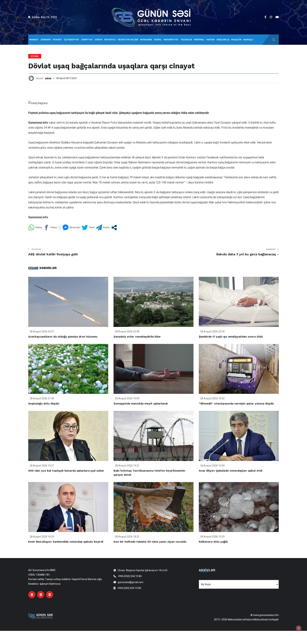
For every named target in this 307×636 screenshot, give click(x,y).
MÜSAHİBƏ (146, 39)
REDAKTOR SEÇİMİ (128, 39)
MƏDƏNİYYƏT (171, 39)
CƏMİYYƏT (87, 39)
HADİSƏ (210, 39)
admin (48, 78)
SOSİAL (158, 39)
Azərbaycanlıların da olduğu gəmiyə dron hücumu (62, 336)
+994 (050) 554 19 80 (130, 576)
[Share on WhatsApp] (35, 227)
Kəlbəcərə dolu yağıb (213, 541)
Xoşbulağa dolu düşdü (43, 403)
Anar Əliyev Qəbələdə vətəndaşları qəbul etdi (230, 470)
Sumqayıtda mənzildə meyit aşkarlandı (141, 403)
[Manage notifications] (298, 628)
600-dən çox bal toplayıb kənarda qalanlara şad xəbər (66, 470)
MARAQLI (248, 39)
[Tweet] (88, 227)
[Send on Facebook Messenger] (71, 227)
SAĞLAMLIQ (223, 39)
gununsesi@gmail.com (130, 582)
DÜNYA (98, 39)
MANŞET (34, 39)
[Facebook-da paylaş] (50, 227)
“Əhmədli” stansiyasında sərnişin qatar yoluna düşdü (236, 403)
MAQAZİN (236, 39)
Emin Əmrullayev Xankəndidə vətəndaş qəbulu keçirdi (65, 541)
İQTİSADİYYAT (71, 39)
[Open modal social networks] (114, 227)
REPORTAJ (110, 39)
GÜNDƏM (46, 39)
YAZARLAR (186, 39)
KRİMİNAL (199, 39)
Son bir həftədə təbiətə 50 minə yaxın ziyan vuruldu (150, 541)
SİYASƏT (57, 39)
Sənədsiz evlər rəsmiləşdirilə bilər (137, 336)
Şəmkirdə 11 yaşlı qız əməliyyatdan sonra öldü (231, 336)
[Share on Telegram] (103, 227)
